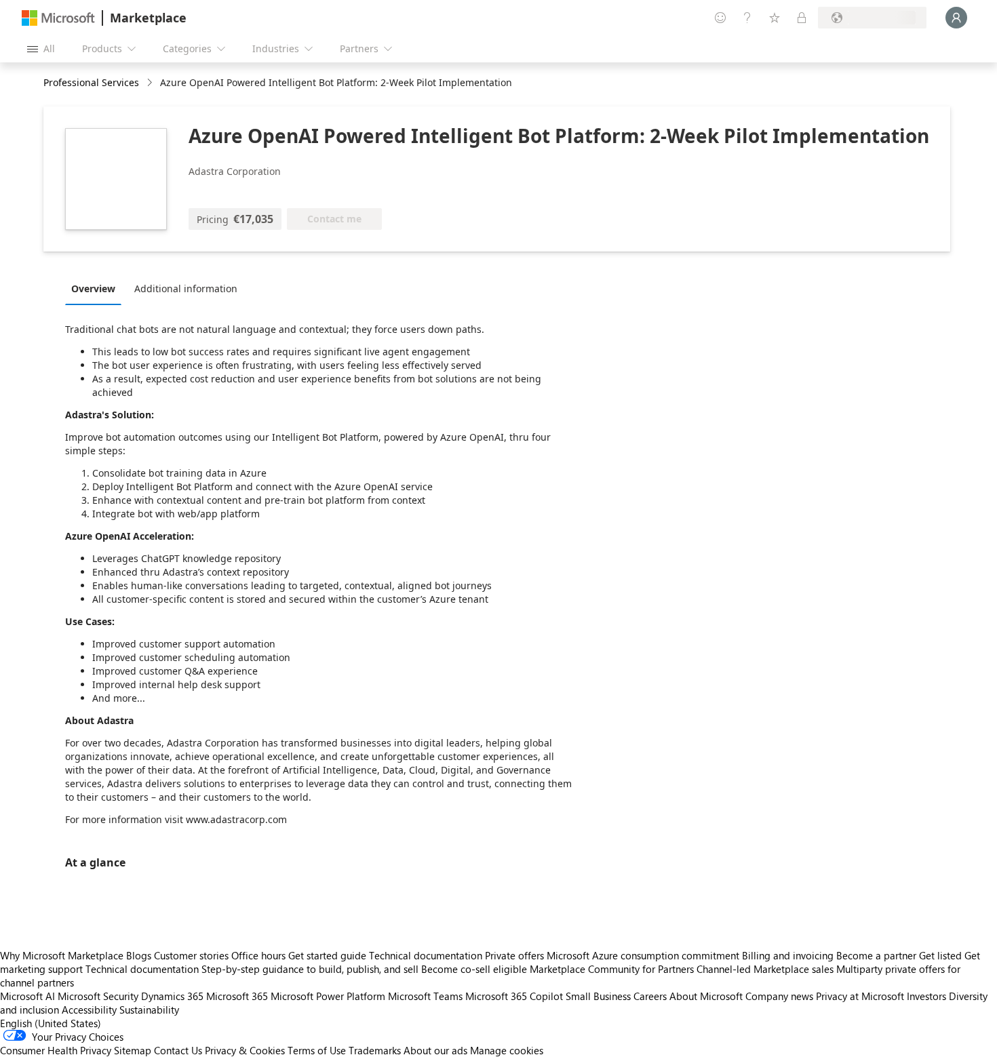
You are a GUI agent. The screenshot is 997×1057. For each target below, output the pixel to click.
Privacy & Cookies (245, 1050)
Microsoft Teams (425, 996)
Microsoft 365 (237, 996)
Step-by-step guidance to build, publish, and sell (309, 969)
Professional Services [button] (91, 82)
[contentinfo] (151, 83)
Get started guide (327, 955)
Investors (926, 996)
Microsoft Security (98, 996)
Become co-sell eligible (474, 969)
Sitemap (132, 1050)
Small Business (598, 996)
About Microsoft (706, 996)
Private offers (514, 955)
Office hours (258, 955)
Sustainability (149, 1009)
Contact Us (178, 1050)
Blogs (138, 955)
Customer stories (191, 955)
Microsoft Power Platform (328, 996)
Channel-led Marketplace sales (765, 969)
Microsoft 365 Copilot (514, 996)
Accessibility (89, 1009)
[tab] (96, 288)
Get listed (940, 955)
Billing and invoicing (788, 955)
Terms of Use (317, 1050)
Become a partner (876, 955)
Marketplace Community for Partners (612, 969)
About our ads (435, 1050)
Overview (93, 288)
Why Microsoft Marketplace (61, 955)
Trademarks (375, 1050)
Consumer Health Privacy (55, 1050)
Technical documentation (425, 955)
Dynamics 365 (172, 996)
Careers (650, 996)
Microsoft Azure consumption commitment (644, 955)
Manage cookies (506, 1050)
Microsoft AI (27, 996)
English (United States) (50, 1023)
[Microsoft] (58, 18)
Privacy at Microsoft (860, 996)
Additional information (185, 288)
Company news (779, 996)
